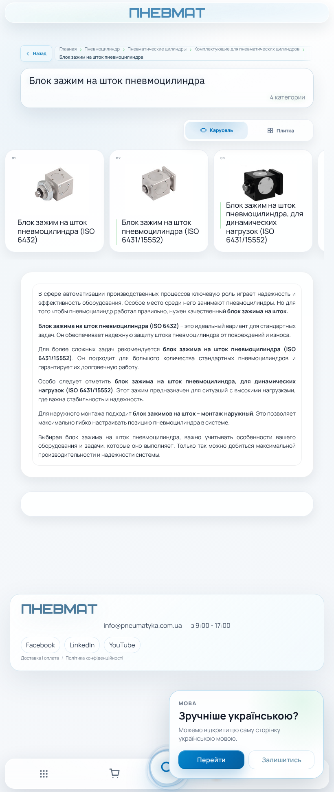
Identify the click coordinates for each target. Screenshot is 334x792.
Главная (68, 49)
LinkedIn (82, 644)
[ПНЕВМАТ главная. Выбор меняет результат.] (167, 12)
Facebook (40, 644)
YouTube (122, 644)
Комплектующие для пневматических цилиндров (246, 49)
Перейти (211, 759)
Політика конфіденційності (94, 658)
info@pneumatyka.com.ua (142, 625)
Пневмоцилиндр (102, 49)
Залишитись (281, 759)
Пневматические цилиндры (157, 49)
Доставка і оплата (40, 658)
